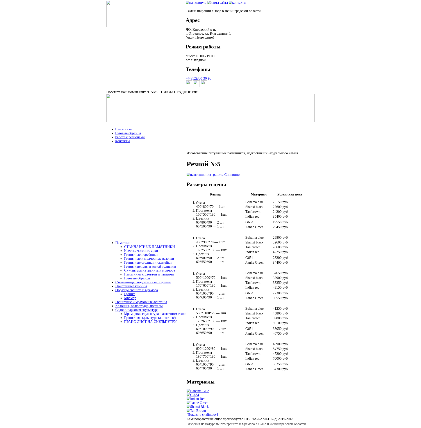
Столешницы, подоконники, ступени (143, 282)
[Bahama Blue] (198, 391)
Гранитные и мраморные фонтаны (141, 302)
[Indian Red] (196, 399)
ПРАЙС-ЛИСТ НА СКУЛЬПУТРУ (150, 321)
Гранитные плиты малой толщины (150, 266)
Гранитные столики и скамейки (148, 262)
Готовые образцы (128, 133)
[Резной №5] (213, 174)
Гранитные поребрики (141, 254)
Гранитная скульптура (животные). (150, 318)
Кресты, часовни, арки (141, 250)
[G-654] (193, 395)
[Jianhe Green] (197, 403)
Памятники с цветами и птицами (149, 274)
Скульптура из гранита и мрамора (149, 270)
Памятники (123, 129)
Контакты (122, 141)
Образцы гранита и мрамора (136, 290)
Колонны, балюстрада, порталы (139, 306)
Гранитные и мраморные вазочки (149, 258)
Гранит (129, 294)
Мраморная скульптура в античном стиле (155, 314)
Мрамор (130, 298)
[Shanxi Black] (198, 406)
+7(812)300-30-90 (198, 78)
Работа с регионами (130, 137)
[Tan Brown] (196, 410)
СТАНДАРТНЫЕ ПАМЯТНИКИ (149, 247)
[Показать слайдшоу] (202, 414)
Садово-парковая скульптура (136, 310)
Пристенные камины (131, 286)
